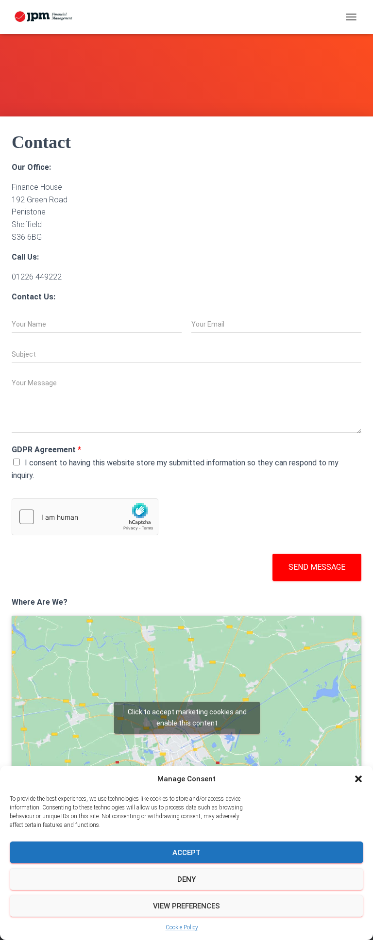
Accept (186, 852)
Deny (186, 879)
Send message (316, 567)
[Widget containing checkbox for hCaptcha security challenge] (85, 516)
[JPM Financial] (48, 17)
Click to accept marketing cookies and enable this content (187, 717)
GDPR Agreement (46, 449)
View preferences (186, 906)
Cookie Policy (182, 927)
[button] (358, 779)
